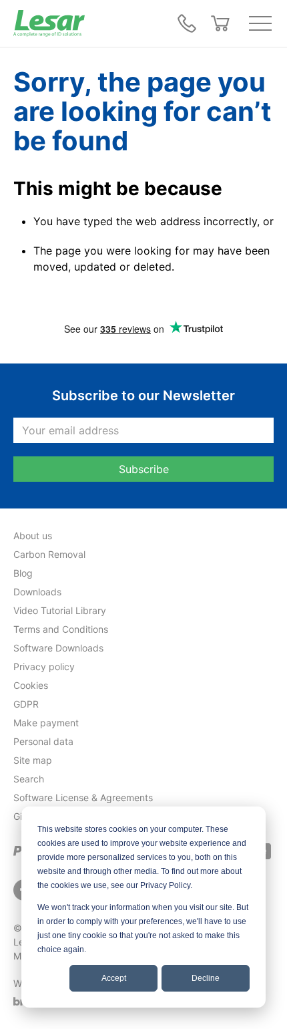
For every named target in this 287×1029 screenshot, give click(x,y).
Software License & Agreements (83, 797)
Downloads (37, 591)
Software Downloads (58, 647)
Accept (113, 978)
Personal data (43, 741)
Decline (206, 978)
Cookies (30, 685)
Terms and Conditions (60, 629)
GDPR (26, 704)
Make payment (46, 722)
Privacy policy (44, 666)
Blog (23, 573)
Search (28, 778)
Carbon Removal (49, 554)
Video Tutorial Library (59, 610)
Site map (32, 760)
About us (32, 535)
